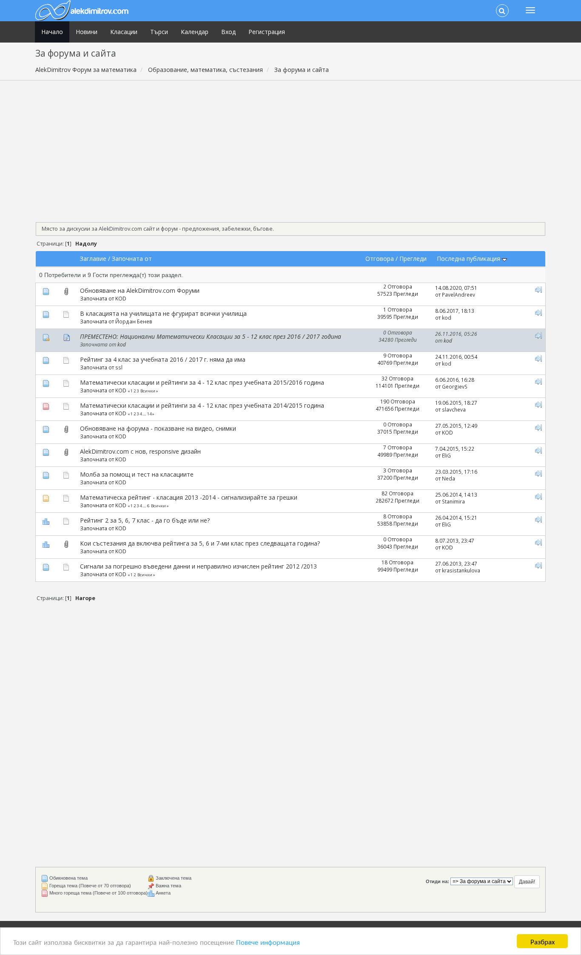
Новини (86, 32)
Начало (52, 32)
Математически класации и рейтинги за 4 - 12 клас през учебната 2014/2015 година (202, 405)
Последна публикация (469, 258)
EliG (446, 455)
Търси (159, 32)
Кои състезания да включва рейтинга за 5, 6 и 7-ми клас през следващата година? (200, 543)
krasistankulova (461, 570)
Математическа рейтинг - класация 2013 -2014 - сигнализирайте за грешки (188, 497)
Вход (228, 32)
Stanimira (453, 501)
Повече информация (268, 941)
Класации (123, 32)
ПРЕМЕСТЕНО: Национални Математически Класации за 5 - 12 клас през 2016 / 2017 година (210, 336)
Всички (147, 391)
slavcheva (454, 409)
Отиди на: (437, 881)
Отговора (379, 258)
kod (446, 317)
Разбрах (542, 941)
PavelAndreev (458, 294)
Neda (448, 478)
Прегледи (413, 258)
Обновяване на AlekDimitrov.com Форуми (139, 290)
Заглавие (93, 258)
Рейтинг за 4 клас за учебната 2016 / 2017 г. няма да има (162, 359)
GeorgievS (454, 386)
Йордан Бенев (133, 321)
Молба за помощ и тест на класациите (137, 474)
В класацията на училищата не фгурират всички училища (163, 313)
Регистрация (266, 32)
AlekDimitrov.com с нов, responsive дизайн (140, 451)
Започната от (132, 258)
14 (149, 414)
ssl (118, 367)
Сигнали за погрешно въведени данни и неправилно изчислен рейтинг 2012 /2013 (198, 566)
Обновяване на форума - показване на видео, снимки (158, 428)
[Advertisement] (290, 148)
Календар (194, 32)
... (144, 414)
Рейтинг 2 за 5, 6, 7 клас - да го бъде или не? (145, 520)
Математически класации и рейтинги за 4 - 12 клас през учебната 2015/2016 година (202, 382)
